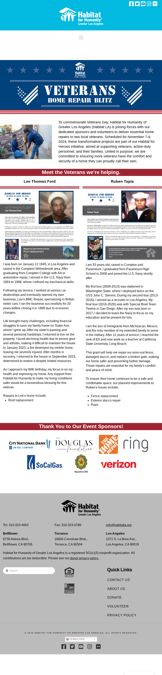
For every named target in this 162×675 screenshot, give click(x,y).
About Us (116, 588)
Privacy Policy (122, 615)
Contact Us (118, 580)
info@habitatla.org (119, 525)
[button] (81, 36)
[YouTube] (143, 4)
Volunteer (118, 606)
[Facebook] (131, 4)
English (77, 639)
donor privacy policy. (84, 558)
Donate (114, 597)
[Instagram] (149, 4)
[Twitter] (137, 4)
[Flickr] (155, 4)
